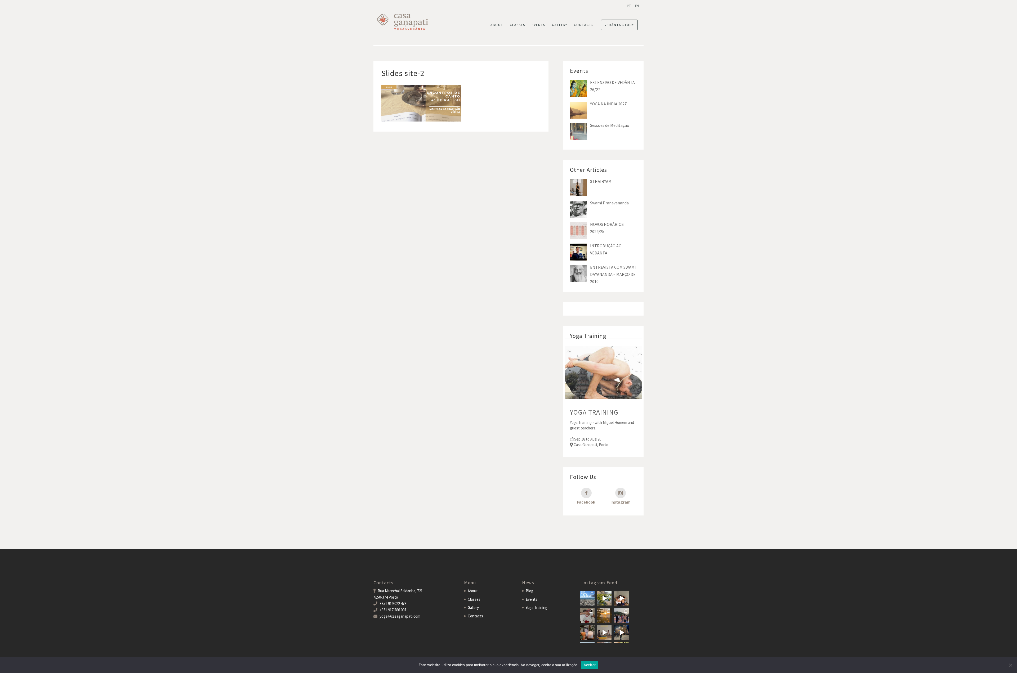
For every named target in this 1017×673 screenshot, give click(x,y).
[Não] (1010, 665)
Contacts (584, 25)
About (496, 25)
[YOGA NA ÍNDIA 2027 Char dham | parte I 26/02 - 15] (621, 632)
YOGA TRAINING (594, 412)
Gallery (559, 25)
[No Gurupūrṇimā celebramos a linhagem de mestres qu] (587, 632)
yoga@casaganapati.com (400, 616)
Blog (529, 590)
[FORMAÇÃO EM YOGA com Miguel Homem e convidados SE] (604, 632)
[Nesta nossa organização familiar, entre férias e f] (587, 598)
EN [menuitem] (637, 6)
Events (538, 25)
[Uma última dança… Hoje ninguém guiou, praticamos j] (621, 598)
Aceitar (590, 665)
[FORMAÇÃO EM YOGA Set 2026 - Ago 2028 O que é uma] (621, 615)
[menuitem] (629, 6)
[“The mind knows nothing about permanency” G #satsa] (604, 598)
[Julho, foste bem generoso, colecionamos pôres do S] (604, 615)
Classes (517, 25)
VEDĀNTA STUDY (619, 25)
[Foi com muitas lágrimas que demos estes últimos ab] (587, 615)
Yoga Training (536, 607)
